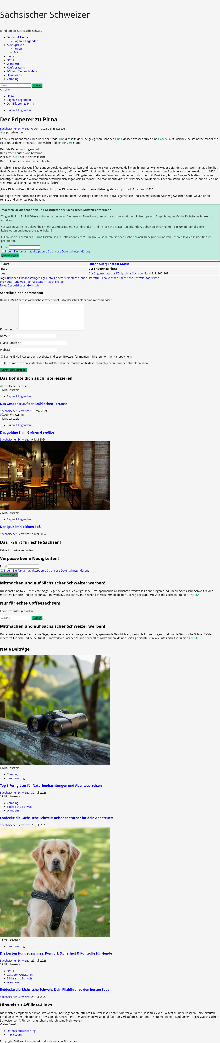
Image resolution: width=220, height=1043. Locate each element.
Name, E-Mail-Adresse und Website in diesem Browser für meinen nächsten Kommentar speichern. (68, 356)
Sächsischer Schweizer (45, 14)
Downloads (14, 75)
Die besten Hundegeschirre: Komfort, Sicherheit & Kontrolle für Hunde (56, 953)
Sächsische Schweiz (131, 278)
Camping (13, 79)
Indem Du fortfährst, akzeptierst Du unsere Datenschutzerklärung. (48, 251)
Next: (19, 285)
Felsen (18, 48)
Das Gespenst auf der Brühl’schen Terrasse (33, 404)
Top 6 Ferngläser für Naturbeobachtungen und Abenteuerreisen (51, 785)
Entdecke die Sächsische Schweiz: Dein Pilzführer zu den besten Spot (54, 989)
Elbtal (49, 278)
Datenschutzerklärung (21, 1031)
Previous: (32, 282)
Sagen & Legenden (26, 41)
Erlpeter (59, 278)
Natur (10, 60)
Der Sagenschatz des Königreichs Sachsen (116, 273)
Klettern (12, 56)
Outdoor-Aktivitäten (20, 975)
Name (5, 336)
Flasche (163, 139)
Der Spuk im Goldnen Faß (20, 527)
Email (4, 247)
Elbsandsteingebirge (32, 278)
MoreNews (50, 1041)
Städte (18, 52)
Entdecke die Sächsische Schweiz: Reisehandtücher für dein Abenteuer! (56, 818)
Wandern (13, 64)
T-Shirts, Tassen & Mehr (22, 71)
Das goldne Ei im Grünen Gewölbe (27, 432)
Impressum (14, 1034)
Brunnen (12, 278)
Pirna (61, 139)
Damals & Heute (17, 37)
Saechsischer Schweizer (15, 129)
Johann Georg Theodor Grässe (109, 264)
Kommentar (9, 329)
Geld (16, 157)
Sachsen (112, 278)
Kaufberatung (16, 67)
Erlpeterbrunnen (76, 278)
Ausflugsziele (15, 45)
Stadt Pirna (152, 278)
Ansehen (5, 89)
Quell (118, 139)
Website (5, 350)
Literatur (93, 278)
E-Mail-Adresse (10, 343)
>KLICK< (194, 595)
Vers (70, 143)
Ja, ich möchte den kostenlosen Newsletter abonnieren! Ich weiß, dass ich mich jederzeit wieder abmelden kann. (75, 363)
